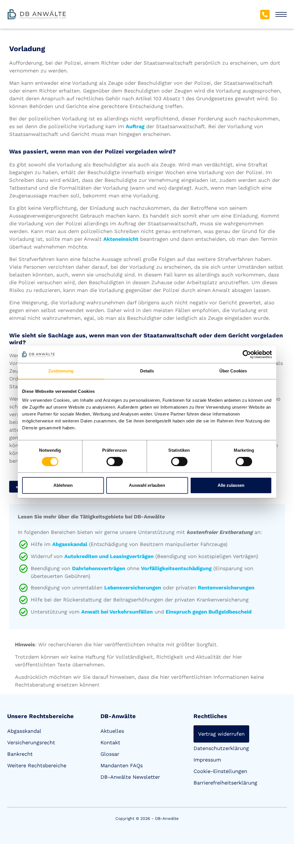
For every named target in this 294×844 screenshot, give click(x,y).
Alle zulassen (231, 485)
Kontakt (110, 742)
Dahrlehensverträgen (98, 568)
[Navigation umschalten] (281, 14)
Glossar (109, 754)
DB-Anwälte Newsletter (130, 777)
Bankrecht (20, 754)
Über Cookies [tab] (233, 370)
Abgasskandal (69, 544)
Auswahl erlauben (147, 485)
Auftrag (135, 126)
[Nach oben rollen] (281, 817)
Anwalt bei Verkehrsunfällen (117, 612)
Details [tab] (147, 370)
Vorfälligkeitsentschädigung (176, 568)
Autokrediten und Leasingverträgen (109, 556)
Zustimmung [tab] (61, 370)
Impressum (207, 760)
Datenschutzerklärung (221, 748)
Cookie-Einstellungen (220, 771)
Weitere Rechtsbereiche (36, 765)
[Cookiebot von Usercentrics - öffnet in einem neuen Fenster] (247, 354)
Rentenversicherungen (226, 588)
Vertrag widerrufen (221, 734)
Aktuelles (112, 731)
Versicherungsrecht (31, 742)
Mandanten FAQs (121, 765)
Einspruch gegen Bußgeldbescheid (209, 612)
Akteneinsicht (120, 239)
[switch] (115, 461)
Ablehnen (63, 485)
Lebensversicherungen (132, 588)
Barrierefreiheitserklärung (225, 783)
